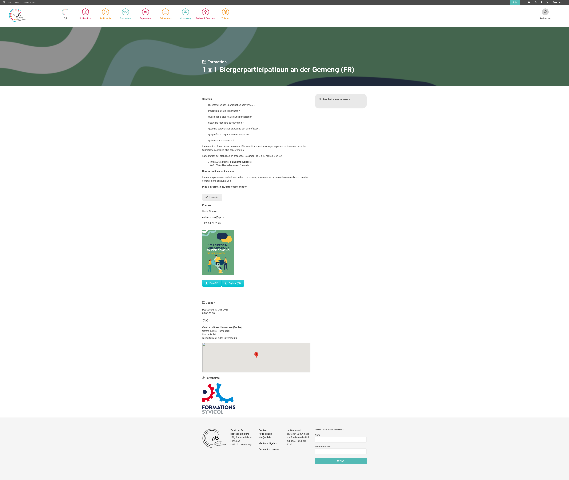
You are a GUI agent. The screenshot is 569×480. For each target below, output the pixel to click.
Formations (125, 18)
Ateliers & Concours (205, 18)
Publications (85, 18)
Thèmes (226, 18)
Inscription (214, 197)
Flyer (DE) (214, 283)
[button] (558, 2)
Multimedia (105, 18)
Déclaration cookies (269, 449)
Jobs (514, 2)
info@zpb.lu (265, 437)
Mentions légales (268, 443)
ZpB (66, 18)
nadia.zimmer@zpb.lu (213, 217)
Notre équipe (265, 433)
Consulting (185, 18)
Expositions (145, 18)
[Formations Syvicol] (218, 398)
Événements (166, 18)
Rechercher (545, 18)
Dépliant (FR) (235, 283)
